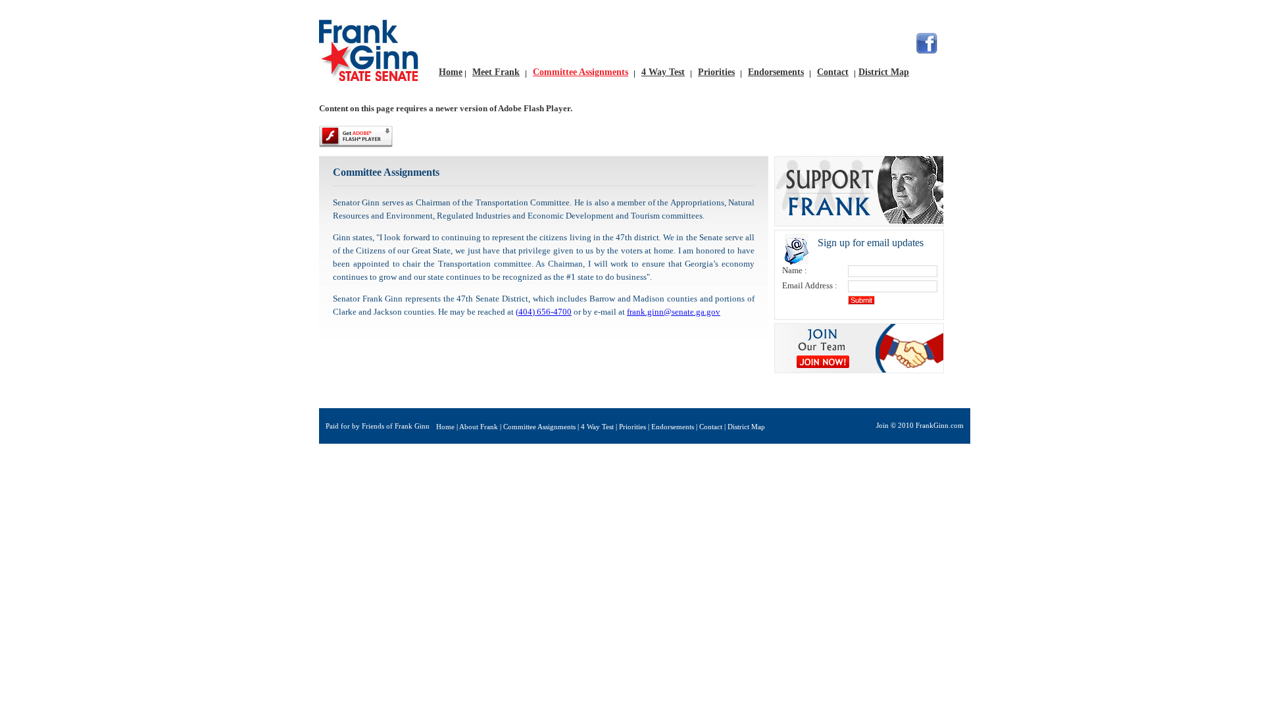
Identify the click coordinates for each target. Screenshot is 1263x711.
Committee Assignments (580, 72)
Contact (833, 72)
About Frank (478, 427)
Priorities (716, 72)
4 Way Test (663, 72)
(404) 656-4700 (544, 312)
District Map (883, 72)
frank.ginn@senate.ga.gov (673, 312)
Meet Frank (496, 72)
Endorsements (776, 72)
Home (450, 72)
